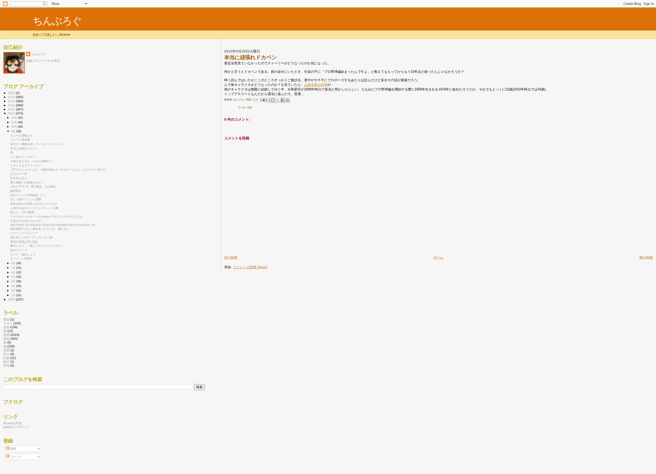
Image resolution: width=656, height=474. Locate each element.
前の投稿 (646, 257)
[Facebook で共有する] (282, 100)
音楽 (6, 327)
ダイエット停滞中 (21, 258)
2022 (12, 93)
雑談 (249, 107)
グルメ (8, 323)
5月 (13, 276)
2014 (12, 97)
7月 (13, 267)
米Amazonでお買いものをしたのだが (33, 203)
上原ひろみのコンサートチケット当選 (34, 208)
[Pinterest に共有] (287, 100)
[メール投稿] (262, 99)
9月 (13, 131)
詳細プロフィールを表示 (43, 61)
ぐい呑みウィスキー (23, 156)
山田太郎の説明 (315, 85)
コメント (15, 456)
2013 (12, 101)
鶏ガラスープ (18, 250)
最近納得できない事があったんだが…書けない (39, 228)
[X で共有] (277, 100)
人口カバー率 (18, 173)
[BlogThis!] (272, 100)
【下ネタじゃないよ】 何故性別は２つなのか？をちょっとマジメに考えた (58, 169)
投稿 (12, 448)
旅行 (6, 361)
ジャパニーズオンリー (24, 232)
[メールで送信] (268, 100)
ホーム (438, 257)
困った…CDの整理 (22, 212)
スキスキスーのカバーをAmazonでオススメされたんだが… (47, 216)
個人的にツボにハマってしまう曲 (31, 237)
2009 (12, 299)
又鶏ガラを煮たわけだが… (27, 220)
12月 (14, 117)
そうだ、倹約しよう (23, 254)
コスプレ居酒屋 (20, 139)
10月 (14, 126)
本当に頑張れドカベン (24, 148)
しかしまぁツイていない (25, 165)
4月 (13, 281)
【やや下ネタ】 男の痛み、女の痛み (33, 186)
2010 (12, 113)
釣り (6, 354)
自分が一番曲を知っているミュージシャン (37, 144)
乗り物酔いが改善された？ (27, 182)
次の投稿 (231, 257)
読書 (6, 357)
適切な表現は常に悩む (24, 241)
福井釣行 (16, 190)
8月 (13, 263)
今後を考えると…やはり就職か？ (31, 161)
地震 (6, 350)
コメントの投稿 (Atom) (250, 267)
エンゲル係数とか (21, 135)
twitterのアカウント (16, 427)
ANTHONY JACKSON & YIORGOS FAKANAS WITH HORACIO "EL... (54, 224)
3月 (13, 285)
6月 (13, 272)
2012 (12, 105)
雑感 (6, 334)
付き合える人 (18, 178)
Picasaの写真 (12, 423)
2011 (12, 109)
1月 (13, 295)
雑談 (6, 319)
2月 (13, 290)
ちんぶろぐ (57, 20)
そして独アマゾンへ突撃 (25, 199)
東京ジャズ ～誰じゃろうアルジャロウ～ (37, 245)
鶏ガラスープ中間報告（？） (28, 195)
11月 (14, 122)
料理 (6, 365)
